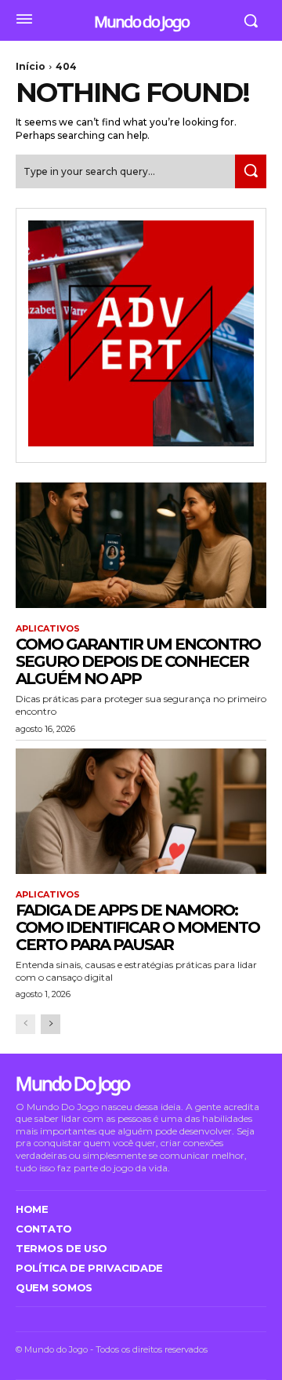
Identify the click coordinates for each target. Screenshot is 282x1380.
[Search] (250, 171)
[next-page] (50, 1024)
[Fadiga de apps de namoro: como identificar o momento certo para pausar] (141, 811)
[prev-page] (25, 1024)
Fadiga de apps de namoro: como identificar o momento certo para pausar (137, 927)
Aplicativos (48, 629)
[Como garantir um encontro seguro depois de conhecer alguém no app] (141, 545)
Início (30, 66)
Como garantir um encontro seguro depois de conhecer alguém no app (138, 661)
